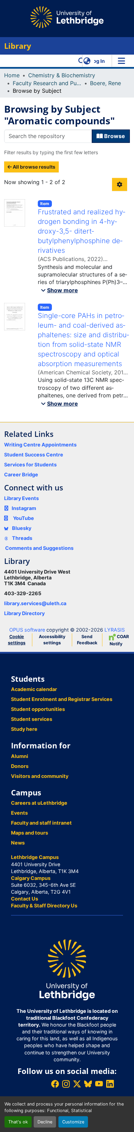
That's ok (18, 1121)
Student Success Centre (33, 454)
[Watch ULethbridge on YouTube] (98, 1083)
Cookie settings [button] (16, 639)
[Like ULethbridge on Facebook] (54, 1083)
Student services (31, 719)
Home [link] (12, 75)
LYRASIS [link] (114, 630)
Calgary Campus (31, 878)
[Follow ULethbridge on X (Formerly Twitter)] (76, 1083)
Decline (44, 1121)
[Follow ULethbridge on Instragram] (65, 1083)
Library (17, 46)
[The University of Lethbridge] (67, 969)
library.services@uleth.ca (35, 603)
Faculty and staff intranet (41, 823)
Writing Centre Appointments (40, 445)
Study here (24, 729)
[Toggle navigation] (121, 61)
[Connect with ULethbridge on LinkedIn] (109, 1083)
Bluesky (21, 528)
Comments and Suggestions (39, 548)
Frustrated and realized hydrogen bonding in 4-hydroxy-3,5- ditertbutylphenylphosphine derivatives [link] (81, 231)
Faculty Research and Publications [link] (47, 83)
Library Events (21, 498)
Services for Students (30, 464)
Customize (73, 1121)
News (18, 843)
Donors (20, 766)
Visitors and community (39, 776)
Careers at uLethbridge (39, 803)
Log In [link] (97, 61)
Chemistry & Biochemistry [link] (61, 75)
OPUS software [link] (27, 630)
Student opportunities (38, 709)
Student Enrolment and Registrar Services (61, 699)
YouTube (23, 518)
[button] (81, 61)
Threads (21, 538)
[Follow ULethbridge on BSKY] (87, 1083)
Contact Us (24, 899)
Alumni (19, 756)
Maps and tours (29, 833)
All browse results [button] (33, 167)
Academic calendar (34, 689)
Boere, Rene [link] (105, 83)
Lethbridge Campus (35, 857)
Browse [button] (114, 136)
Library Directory (24, 613)
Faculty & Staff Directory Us (44, 905)
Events (19, 813)
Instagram (24, 508)
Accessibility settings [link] (52, 639)
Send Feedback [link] (87, 639)
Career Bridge (21, 474)
